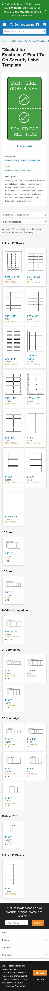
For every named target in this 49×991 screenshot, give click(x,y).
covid (29, 170)
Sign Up (38, 922)
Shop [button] (4, 932)
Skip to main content (10, 13)
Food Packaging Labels (15, 160)
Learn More (40, 979)
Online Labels (26, 146)
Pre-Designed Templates (35, 41)
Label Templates (16, 41)
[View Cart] (44, 24)
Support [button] (6, 947)
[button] (4, 24)
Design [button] (5, 940)
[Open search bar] (11, 24)
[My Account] (37, 24)
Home (4, 41)
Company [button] (6, 954)
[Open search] (43, 31)
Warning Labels (33, 160)
